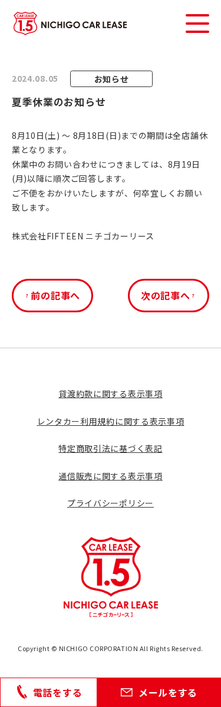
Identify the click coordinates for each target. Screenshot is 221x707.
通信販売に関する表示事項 (110, 476)
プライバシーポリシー (110, 503)
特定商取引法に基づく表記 (110, 448)
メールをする (167, 692)
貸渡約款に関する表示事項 (110, 393)
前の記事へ (55, 295)
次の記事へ (165, 295)
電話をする (58, 692)
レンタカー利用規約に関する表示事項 (110, 421)
